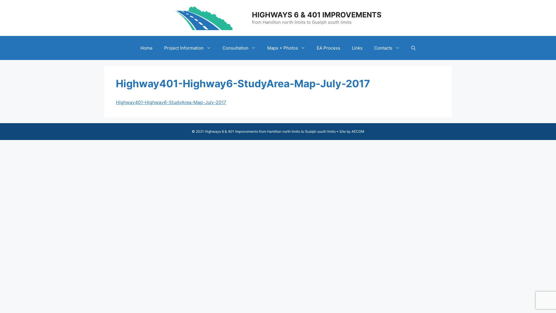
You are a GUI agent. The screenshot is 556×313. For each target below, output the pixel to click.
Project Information (184, 48)
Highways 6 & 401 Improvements (316, 14)
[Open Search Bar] (413, 48)
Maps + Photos (282, 48)
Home (146, 48)
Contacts (383, 48)
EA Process (328, 48)
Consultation (235, 48)
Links (357, 48)
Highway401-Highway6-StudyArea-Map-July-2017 (171, 102)
